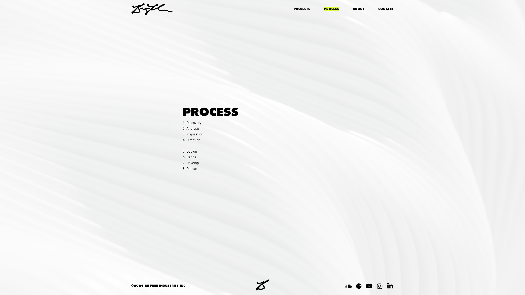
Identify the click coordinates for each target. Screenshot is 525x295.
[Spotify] (358, 286)
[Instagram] (379, 286)
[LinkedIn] (390, 286)
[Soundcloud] (348, 286)
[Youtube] (369, 286)
